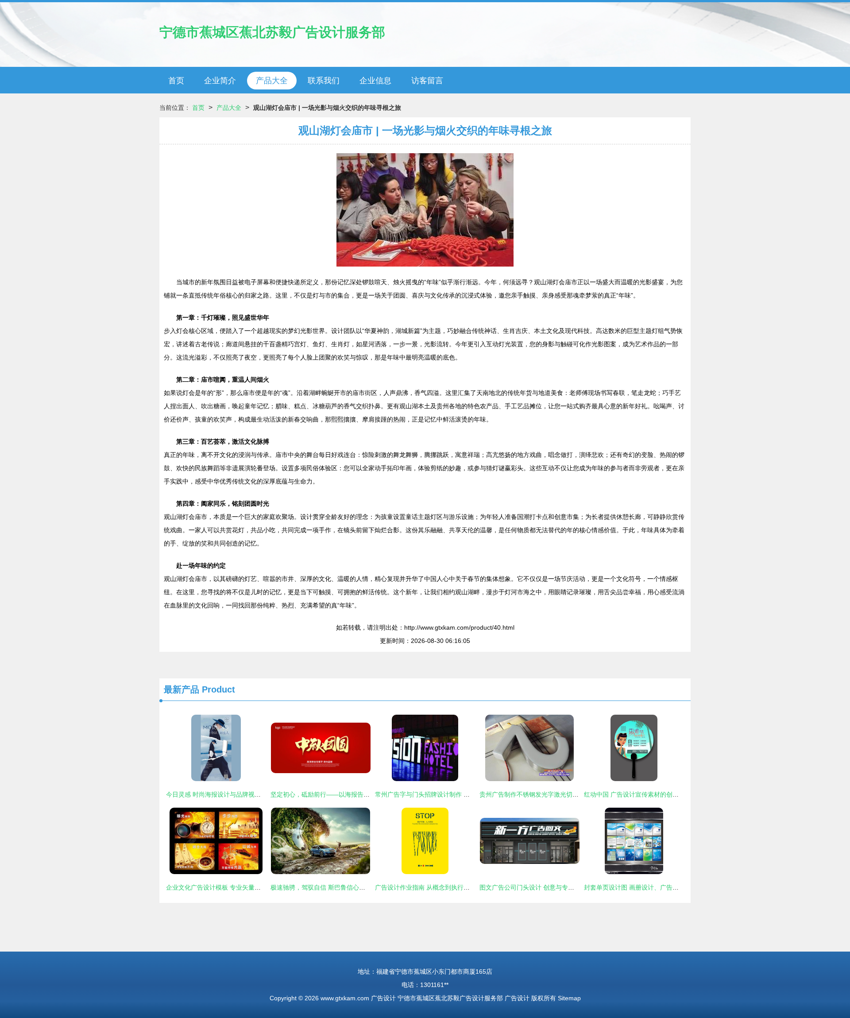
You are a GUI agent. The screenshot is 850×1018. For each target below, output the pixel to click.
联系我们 (324, 80)
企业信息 (375, 80)
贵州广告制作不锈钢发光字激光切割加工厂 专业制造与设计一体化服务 (576, 794)
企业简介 (220, 80)
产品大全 (272, 80)
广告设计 (383, 998)
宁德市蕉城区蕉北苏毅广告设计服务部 (272, 32)
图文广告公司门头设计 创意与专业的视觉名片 (542, 887)
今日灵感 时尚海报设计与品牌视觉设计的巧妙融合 (235, 794)
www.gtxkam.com (345, 998)
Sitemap (569, 998)
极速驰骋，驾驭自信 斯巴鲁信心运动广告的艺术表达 (342, 887)
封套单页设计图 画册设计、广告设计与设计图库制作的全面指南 (671, 887)
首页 (176, 80)
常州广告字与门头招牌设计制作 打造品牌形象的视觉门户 (453, 794)
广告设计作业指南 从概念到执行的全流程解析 (438, 887)
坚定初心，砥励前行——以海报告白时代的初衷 (335, 794)
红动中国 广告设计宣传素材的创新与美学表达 (647, 794)
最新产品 (181, 689)
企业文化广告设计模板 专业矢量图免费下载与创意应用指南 (247, 887)
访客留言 (427, 80)
